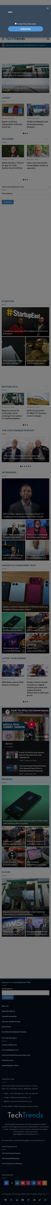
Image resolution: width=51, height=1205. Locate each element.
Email (10, 12)
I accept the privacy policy (26, 24)
